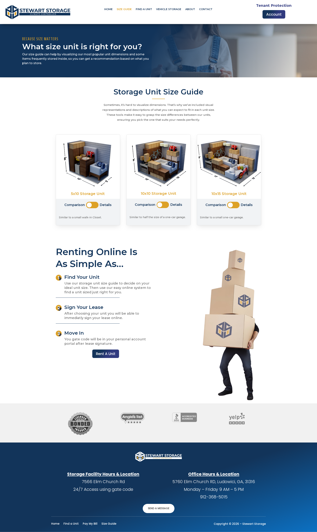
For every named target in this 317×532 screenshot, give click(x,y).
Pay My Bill (90, 524)
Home (108, 9)
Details (106, 205)
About (190, 9)
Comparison (74, 205)
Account (274, 14)
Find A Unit (144, 9)
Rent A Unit (105, 353)
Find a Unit (71, 524)
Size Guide (124, 9)
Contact (205, 9)
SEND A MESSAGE (158, 508)
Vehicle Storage (168, 9)
